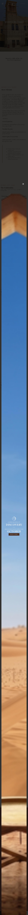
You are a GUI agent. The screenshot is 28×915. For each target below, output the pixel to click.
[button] (23, 184)
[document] (14, 457)
